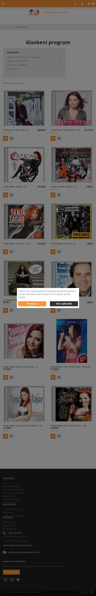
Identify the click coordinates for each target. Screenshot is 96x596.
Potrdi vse (32, 303)
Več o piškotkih (64, 303)
